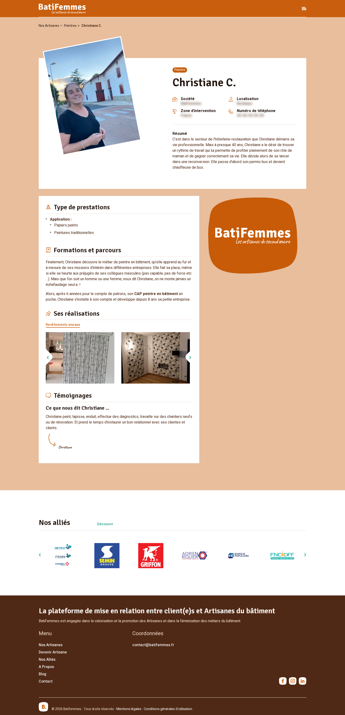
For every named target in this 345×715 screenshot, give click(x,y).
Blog (42, 674)
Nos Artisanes (49, 25)
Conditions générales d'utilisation (168, 709)
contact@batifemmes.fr (153, 645)
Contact (46, 681)
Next (190, 358)
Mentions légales (128, 709)
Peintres (70, 25)
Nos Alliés (47, 659)
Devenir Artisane (53, 652)
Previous (48, 358)
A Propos (46, 667)
